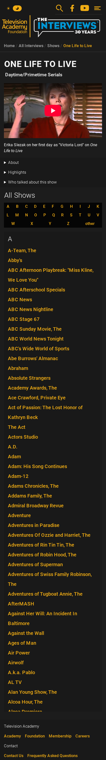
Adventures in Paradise (33, 525)
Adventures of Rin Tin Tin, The (41, 545)
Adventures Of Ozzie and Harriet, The (49, 535)
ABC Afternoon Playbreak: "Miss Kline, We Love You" (50, 275)
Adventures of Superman (35, 564)
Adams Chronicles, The (33, 486)
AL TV (15, 682)
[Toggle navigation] (97, 8)
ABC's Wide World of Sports (38, 349)
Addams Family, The (30, 496)
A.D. (13, 447)
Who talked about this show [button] (32, 182)
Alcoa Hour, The (25, 702)
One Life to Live (77, 45)
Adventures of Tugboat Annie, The (45, 594)
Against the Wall (26, 633)
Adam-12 (18, 476)
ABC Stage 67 (24, 319)
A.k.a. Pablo (21, 672)
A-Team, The (22, 250)
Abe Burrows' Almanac (33, 358)
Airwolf (16, 663)
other (90, 224)
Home (9, 45)
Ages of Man (22, 643)
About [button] (13, 162)
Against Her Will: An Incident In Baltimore (42, 618)
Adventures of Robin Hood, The (42, 555)
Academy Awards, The (32, 388)
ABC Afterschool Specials (36, 290)
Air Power (19, 653)
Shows (53, 45)
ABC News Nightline (30, 309)
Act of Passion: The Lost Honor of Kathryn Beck (45, 412)
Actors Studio (23, 437)
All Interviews (31, 45)
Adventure (19, 515)
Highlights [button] (17, 172)
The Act (16, 427)
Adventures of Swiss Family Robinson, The (50, 579)
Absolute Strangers (29, 378)
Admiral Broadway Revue (36, 506)
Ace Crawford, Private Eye (37, 398)
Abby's (15, 260)
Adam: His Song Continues (37, 466)
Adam (14, 456)
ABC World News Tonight (36, 339)
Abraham (18, 368)
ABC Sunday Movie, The (35, 329)
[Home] (53, 28)
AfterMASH (21, 604)
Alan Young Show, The (32, 692)
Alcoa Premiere (25, 712)
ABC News (20, 299)
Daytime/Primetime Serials (33, 75)
